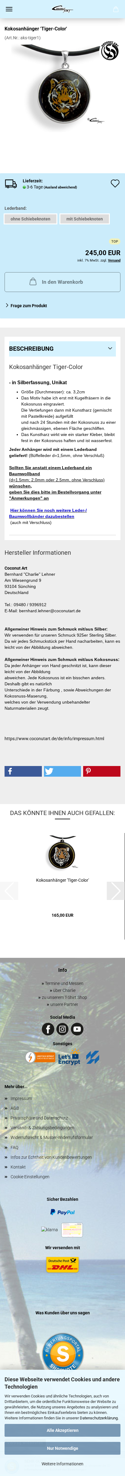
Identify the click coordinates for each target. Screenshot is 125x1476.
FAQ (14, 1147)
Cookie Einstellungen (30, 1176)
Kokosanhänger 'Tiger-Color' (62, 880)
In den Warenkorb (62, 282)
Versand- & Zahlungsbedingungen (42, 1127)
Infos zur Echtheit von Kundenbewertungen (51, 1157)
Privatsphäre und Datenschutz (39, 1118)
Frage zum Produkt (29, 305)
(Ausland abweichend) (60, 187)
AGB (15, 1108)
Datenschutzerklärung (99, 1418)
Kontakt (18, 1167)
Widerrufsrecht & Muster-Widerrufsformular (52, 1137)
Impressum (21, 1098)
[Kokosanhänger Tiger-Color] (62, 86)
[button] (23, 771)
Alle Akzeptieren (63, 1430)
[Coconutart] (62, 9)
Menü (9, 9)
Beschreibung (31, 348)
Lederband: (16, 208)
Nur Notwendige (62, 1448)
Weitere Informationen (62, 1463)
